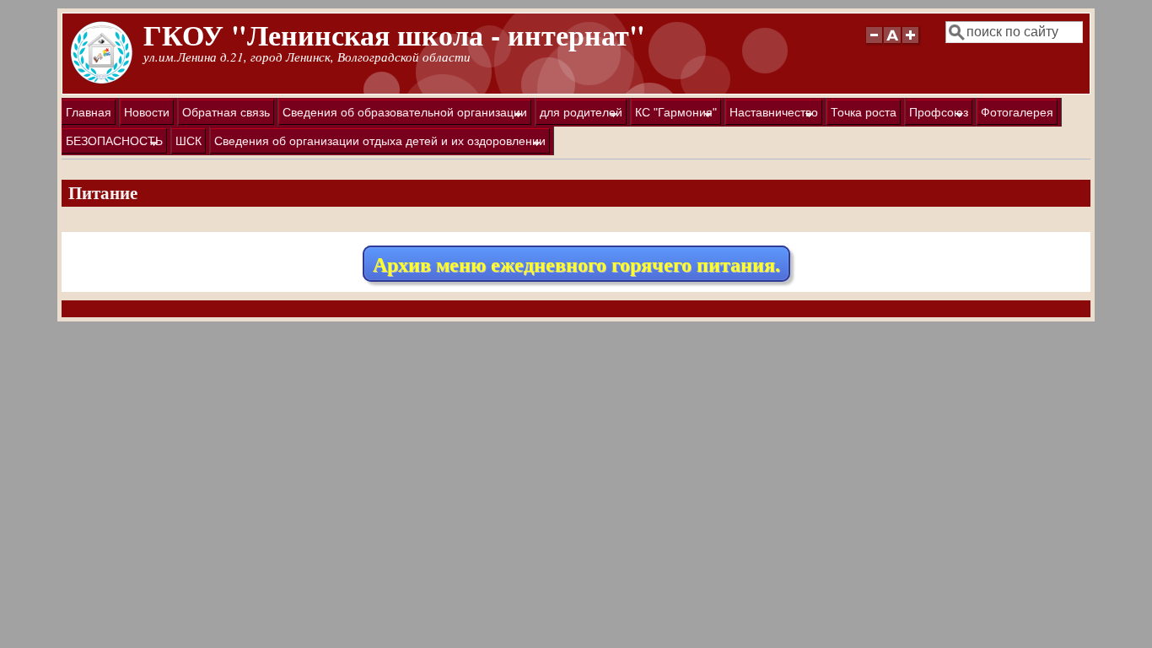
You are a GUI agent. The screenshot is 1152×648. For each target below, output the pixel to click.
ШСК (188, 141)
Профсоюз (936, 115)
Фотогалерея (1017, 112)
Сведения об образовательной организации (402, 115)
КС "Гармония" (674, 115)
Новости (147, 112)
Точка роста (863, 112)
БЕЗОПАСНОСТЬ (112, 144)
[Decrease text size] (873, 43)
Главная (88, 112)
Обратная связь (226, 112)
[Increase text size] (912, 43)
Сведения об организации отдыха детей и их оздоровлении (378, 144)
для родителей (579, 115)
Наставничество (771, 115)
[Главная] (101, 80)
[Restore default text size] (893, 43)
